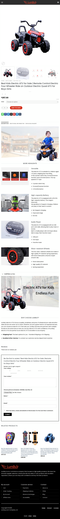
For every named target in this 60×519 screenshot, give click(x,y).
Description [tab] (5, 123)
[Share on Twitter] (8, 114)
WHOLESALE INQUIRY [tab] (31, 123)
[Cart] (58, 2)
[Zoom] (3, 63)
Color (2, 101)
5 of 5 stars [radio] (7, 373)
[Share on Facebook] (5, 114)
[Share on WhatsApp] (2, 114)
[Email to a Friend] (11, 114)
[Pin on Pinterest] (14, 114)
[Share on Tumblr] (20, 114)
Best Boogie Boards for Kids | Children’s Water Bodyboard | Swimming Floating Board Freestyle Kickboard (9, 451)
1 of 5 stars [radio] (6, 370)
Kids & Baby (9, 81)
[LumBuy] (30, 2)
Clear (57, 99)
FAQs (44, 491)
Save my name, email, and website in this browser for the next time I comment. (29, 410)
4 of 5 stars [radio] (35, 370)
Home (2, 81)
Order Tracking (7, 491)
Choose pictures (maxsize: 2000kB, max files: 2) (18, 390)
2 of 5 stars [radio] (14, 370)
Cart (4, 488)
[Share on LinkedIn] (17, 114)
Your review (8, 376)
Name (6, 396)
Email (6, 403)
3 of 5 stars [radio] (24, 370)
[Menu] (2, 2)
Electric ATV (17, 81)
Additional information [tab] (17, 123)
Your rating (7, 368)
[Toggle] (2, 274)
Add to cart (16, 108)
